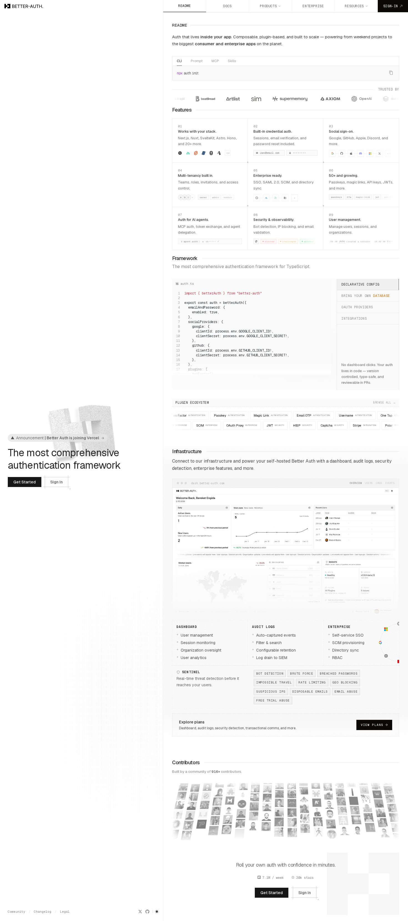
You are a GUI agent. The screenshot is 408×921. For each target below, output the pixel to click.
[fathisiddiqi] (305, 837)
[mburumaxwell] (227, 826)
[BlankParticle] (178, 812)
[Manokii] (330, 814)
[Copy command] (391, 72)
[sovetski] (359, 839)
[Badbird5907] (279, 802)
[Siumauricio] (228, 817)
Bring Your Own (365, 296)
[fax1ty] (343, 818)
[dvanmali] (180, 803)
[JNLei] (329, 805)
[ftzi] (253, 824)
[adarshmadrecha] (356, 819)
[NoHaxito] (208, 784)
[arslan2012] (342, 808)
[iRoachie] (318, 828)
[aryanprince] (345, 838)
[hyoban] (173, 832)
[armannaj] (341, 799)
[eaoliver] (380, 812)
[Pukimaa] (202, 820)
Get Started (24, 482)
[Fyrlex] (327, 787)
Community (16, 912)
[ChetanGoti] (397, 831)
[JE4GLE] (266, 823)
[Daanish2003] (371, 834)
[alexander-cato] (213, 830)
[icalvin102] (292, 820)
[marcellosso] (216, 810)
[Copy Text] (326, 294)
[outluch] (317, 818)
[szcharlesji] (387, 784)
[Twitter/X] (140, 912)
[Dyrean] (266, 813)
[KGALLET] (316, 799)
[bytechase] (391, 802)
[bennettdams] (255, 796)
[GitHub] (147, 912)
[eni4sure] (279, 784)
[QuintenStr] (200, 831)
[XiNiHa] (292, 810)
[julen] (240, 823)
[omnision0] (279, 831)
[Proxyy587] (353, 800)
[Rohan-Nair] (242, 804)
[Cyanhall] (368, 815)
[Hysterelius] (212, 840)
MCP (215, 61)
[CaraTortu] (331, 823)
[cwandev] (389, 793)
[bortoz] (205, 802)
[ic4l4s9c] (291, 784)
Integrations (354, 318)
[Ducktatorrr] (377, 794)
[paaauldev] (203, 811)
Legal (65, 912)
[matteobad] (231, 789)
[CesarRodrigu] (370, 824)
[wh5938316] (220, 783)
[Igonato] (291, 792)
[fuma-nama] (190, 815)
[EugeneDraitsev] (304, 798)
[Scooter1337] (319, 838)
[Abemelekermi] (352, 791)
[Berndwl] (384, 832)
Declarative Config (360, 284)
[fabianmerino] (304, 817)
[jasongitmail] (328, 795)
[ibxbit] (279, 821)
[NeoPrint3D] (376, 785)
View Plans (372, 725)
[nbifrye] (243, 786)
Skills (232, 61)
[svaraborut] (253, 814)
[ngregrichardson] (206, 793)
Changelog (42, 912)
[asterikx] (279, 793)
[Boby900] (254, 805)
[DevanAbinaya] (305, 827)
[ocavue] (242, 795)
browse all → (285, 402)
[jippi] (364, 787)
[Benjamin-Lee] (382, 822)
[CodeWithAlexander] (241, 813)
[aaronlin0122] (219, 792)
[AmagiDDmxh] (240, 833)
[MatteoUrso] (230, 798)
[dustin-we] (379, 803)
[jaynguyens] (332, 834)
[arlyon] (193, 797)
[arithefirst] (340, 790)
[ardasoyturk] (267, 795)
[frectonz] (182, 794)
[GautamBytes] (183, 785)
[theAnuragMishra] (267, 786)
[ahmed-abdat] (195, 788)
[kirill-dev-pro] (317, 808)
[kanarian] (266, 804)
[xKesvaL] (315, 790)
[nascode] (292, 830)
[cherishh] (395, 821)
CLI (179, 61)
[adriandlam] (357, 829)
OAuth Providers (357, 307)
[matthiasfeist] (229, 807)
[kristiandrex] (367, 805)
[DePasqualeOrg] (175, 822)
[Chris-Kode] (253, 834)
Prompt (197, 61)
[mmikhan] (217, 801)
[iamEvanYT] (304, 808)
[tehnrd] (266, 833)
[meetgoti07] (226, 837)
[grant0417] (188, 825)
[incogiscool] (355, 809)
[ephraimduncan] (192, 806)
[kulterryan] (344, 828)
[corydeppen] (365, 796)
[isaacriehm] (292, 841)
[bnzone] (292, 801)
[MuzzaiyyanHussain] (186, 835)
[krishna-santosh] (215, 820)
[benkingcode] (255, 787)
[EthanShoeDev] (303, 790)
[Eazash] (279, 812)
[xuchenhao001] (393, 812)
